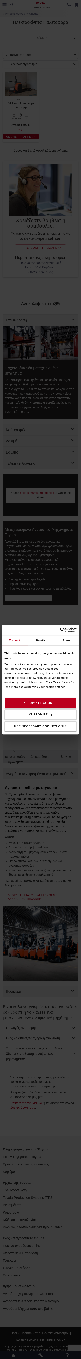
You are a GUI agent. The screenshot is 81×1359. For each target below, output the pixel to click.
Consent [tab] (14, 640)
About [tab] (66, 640)
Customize (38, 714)
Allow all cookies (40, 703)
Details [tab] (40, 640)
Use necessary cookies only (40, 726)
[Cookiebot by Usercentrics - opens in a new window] (60, 629)
